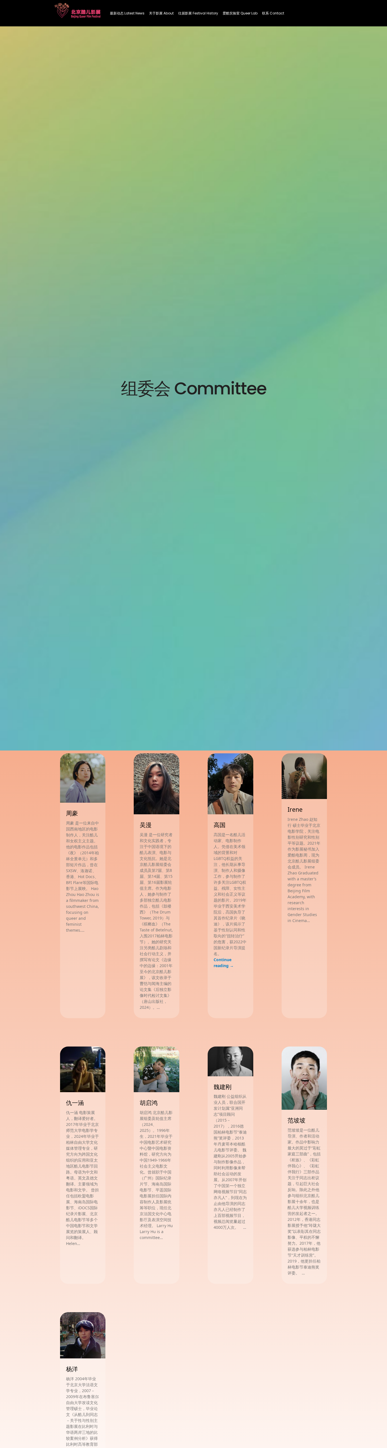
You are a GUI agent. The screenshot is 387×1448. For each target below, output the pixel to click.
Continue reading (224, 962)
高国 (220, 825)
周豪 (72, 813)
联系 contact (273, 13)
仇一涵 (75, 1103)
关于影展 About (161, 13)
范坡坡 (296, 1120)
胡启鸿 (149, 1103)
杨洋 (72, 1369)
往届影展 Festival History (198, 13)
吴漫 (146, 825)
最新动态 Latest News (127, 13)
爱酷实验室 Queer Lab (240, 13)
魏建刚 (222, 1087)
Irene (295, 809)
